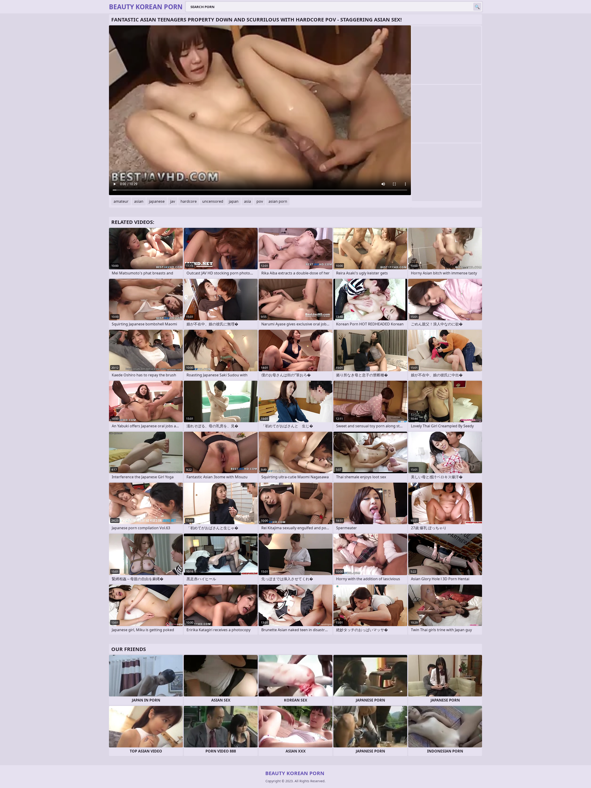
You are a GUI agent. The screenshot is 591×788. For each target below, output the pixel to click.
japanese (157, 201)
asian (138, 201)
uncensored (212, 201)
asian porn (277, 201)
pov (259, 201)
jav (172, 201)
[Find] (477, 7)
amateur (121, 201)
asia (247, 201)
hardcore (189, 201)
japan (233, 201)
